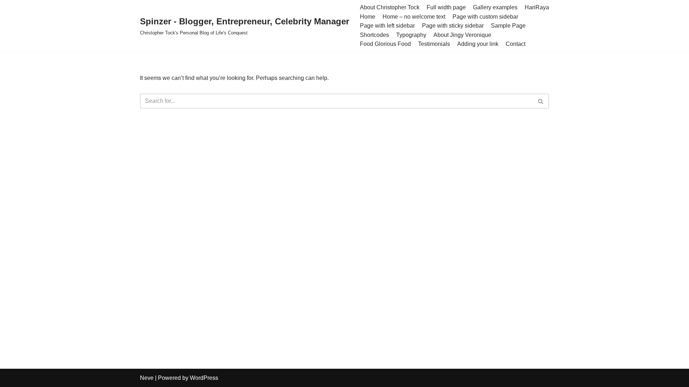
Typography (411, 35)
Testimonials (434, 44)
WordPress (204, 378)
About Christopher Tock (390, 7)
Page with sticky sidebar (453, 26)
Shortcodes (374, 35)
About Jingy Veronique (462, 35)
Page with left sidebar (387, 26)
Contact (515, 44)
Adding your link (477, 44)
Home (367, 17)
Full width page (446, 7)
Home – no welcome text (414, 17)
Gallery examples (495, 7)
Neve (147, 378)
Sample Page (508, 26)
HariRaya (537, 7)
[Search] (541, 101)
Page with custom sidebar (485, 17)
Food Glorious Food (385, 44)
